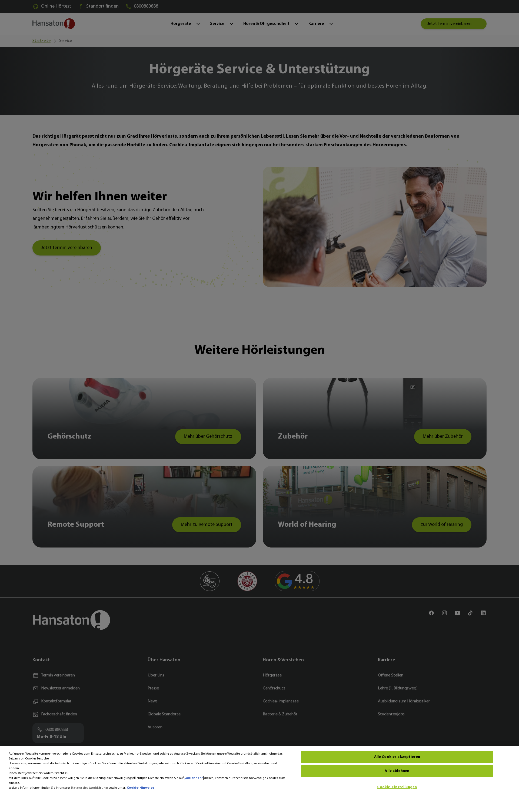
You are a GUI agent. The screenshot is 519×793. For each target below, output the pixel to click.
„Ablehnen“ (193, 778)
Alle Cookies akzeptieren (397, 757)
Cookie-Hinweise (140, 787)
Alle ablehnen (397, 771)
